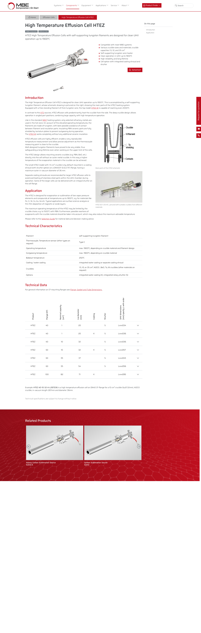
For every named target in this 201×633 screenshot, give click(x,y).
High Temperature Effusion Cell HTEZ (78, 17)
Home (33, 17)
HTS (42, 112)
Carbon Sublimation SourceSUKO (95, 463)
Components (71, 5)
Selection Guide (48, 218)
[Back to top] (197, 629)
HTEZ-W (95, 108)
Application (150, 32)
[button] (63, 5)
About (124, 5)
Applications (101, 5)
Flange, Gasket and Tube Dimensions (86, 289)
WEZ (45, 120)
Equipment (86, 5)
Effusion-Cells (44, 31)
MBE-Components (32, 31)
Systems (57, 5)
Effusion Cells (49, 17)
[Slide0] (59, 88)
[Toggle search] (176, 5)
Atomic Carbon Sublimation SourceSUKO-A (41, 463)
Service (114, 5)
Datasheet (136, 69)
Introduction (150, 29)
